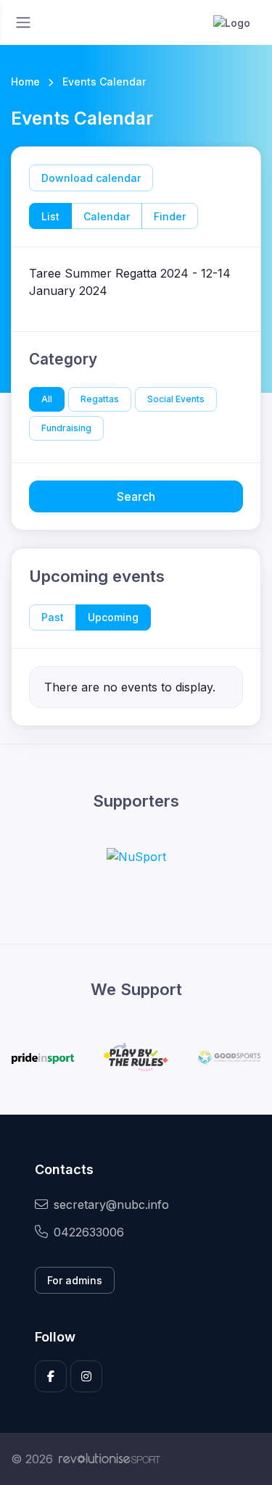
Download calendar (91, 178)
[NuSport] (136, 856)
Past (52, 617)
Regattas (100, 399)
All (46, 399)
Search (136, 496)
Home (25, 81)
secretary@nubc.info (111, 1204)
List (50, 216)
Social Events (176, 399)
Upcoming (113, 617)
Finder (170, 216)
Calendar (106, 216)
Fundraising (66, 428)
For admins (74, 1280)
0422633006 (89, 1232)
